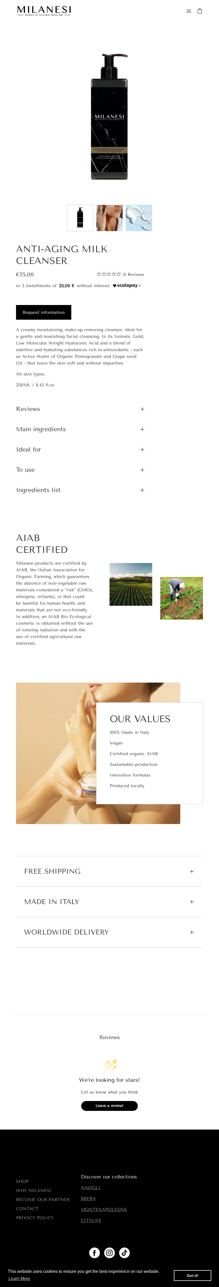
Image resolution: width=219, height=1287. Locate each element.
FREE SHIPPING (52, 871)
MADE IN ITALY (51, 902)
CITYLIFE (91, 1220)
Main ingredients (41, 429)
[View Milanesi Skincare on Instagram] (109, 1253)
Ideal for (28, 449)
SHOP (22, 1181)
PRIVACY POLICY (35, 1217)
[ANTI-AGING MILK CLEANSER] (80, 218)
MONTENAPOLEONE (104, 1209)
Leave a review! (109, 1105)
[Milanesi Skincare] (44, 11)
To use (25, 469)
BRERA (88, 1198)
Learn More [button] (19, 1278)
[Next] (203, 120)
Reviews (28, 409)
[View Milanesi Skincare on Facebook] (94, 1253)
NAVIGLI (90, 1187)
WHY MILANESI (33, 1190)
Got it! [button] (192, 1275)
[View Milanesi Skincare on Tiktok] (124, 1253)
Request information (44, 312)
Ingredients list (38, 490)
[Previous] (16, 120)
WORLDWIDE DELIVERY (66, 932)
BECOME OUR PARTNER (43, 1199)
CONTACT (27, 1208)
